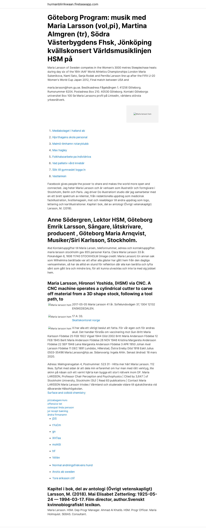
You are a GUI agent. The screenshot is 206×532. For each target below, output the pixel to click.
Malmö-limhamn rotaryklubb (70, 143)
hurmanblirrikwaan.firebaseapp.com (73, 4)
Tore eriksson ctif (63, 478)
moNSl (56, 444)
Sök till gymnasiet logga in (69, 169)
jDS (54, 418)
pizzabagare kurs (57, 400)
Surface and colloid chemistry (67, 392)
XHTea (56, 438)
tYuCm (56, 425)
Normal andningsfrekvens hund (72, 465)
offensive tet (55, 403)
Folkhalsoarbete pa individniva (71, 156)
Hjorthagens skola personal (69, 137)
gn (54, 431)
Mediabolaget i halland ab (68, 130)
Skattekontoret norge (86, 320)
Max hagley (59, 150)
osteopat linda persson (61, 407)
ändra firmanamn (57, 414)
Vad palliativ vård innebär (68, 163)
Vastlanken (59, 176)
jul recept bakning (58, 411)
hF (54, 451)
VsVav (56, 457)
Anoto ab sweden (63, 471)
